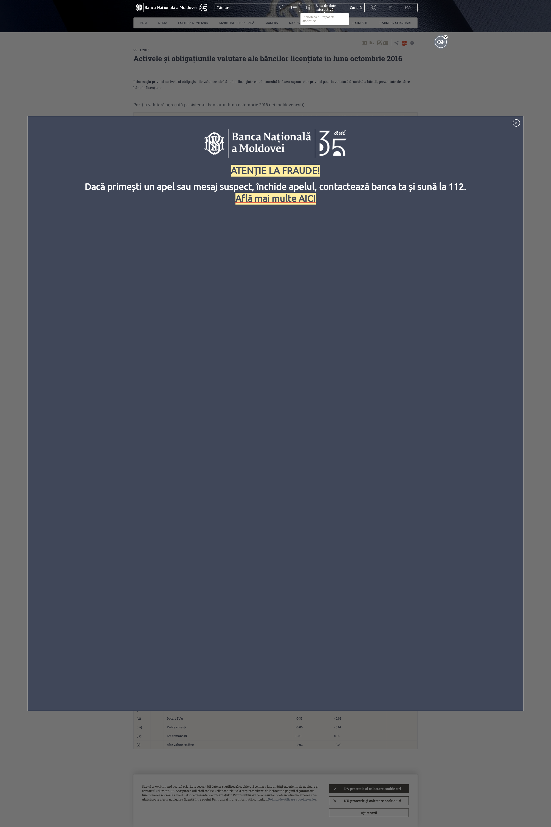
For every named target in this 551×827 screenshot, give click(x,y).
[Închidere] (516, 123)
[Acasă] (170, 7)
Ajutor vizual (441, 42)
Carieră (356, 7)
